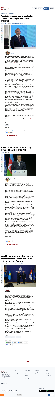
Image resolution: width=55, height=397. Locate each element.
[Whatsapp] (2, 391)
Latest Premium (17, 373)
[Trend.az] (5, 8)
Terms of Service (48, 372)
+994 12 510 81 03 (4, 382)
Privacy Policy (48, 373)
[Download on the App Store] (42, 391)
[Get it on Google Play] (50, 391)
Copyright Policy (48, 375)
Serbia (13, 337)
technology (18, 337)
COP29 (7, 124)
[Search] (32, 8)
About (26, 372)
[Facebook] (5, 391)
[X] (7, 391)
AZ (50, 394)
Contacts (26, 375)
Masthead (26, 373)
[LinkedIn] (14, 391)
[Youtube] (9, 391)
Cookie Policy (48, 376)
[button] (2, 26)
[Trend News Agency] (4, 371)
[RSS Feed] (16, 391)
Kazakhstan (8, 337)
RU (52, 394)
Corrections (27, 378)
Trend (13, 62)
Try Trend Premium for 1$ (12, 135)
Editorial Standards (28, 376)
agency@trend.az (4, 383)
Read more (12, 53)
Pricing (36, 372)
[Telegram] (12, 391)
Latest (16, 372)
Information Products (39, 373)
